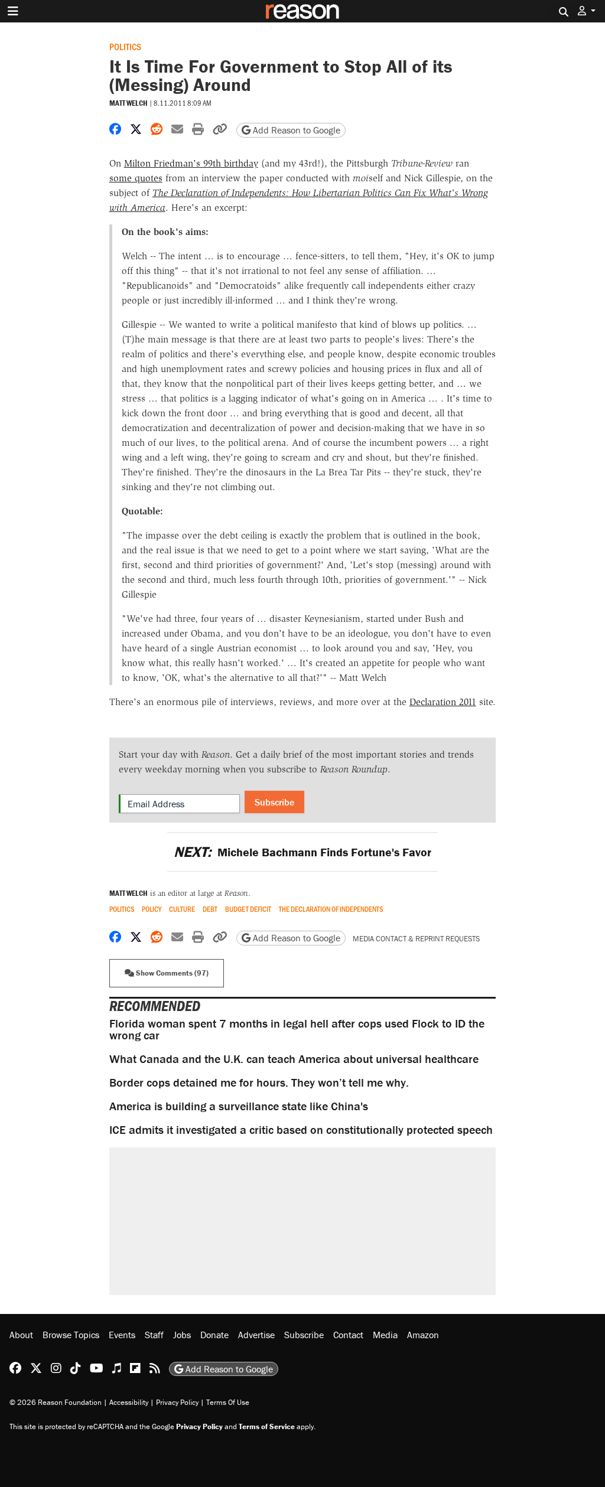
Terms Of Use (227, 1402)
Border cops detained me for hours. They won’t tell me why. (259, 1082)
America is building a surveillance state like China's (238, 1105)
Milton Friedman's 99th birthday (191, 163)
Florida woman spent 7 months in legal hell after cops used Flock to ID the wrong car (296, 1029)
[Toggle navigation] (13, 11)
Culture (182, 909)
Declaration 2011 (442, 701)
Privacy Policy (177, 1402)
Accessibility (128, 1402)
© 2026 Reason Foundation (55, 1402)
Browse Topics (71, 1335)
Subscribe (274, 802)
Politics (125, 46)
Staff (154, 1335)
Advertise (256, 1335)
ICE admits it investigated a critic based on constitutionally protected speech (301, 1129)
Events (122, 1335)
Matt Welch (128, 103)
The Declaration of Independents (331, 909)
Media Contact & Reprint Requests (416, 939)
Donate (214, 1335)
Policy (151, 909)
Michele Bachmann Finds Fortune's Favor (302, 851)
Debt (210, 909)
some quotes (135, 178)
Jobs (182, 1335)
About (21, 1335)
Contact (348, 1335)
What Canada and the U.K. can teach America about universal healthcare (294, 1058)
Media (385, 1335)
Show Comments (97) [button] (171, 973)
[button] (587, 11)
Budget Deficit (248, 909)
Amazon (423, 1335)
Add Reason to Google (295, 130)
